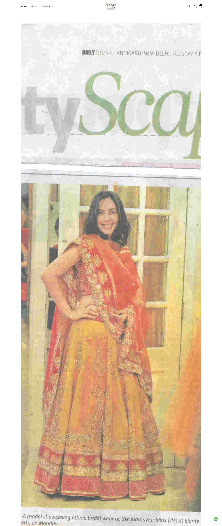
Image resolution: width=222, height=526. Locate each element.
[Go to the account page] (194, 6)
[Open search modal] (188, 6)
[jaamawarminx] (111, 6)
